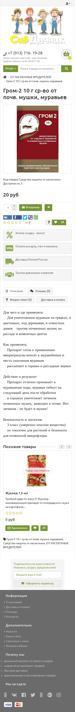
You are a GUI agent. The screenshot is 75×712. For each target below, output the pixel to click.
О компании (14, 602)
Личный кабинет (17, 646)
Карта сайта (13, 636)
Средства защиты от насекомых (24, 543)
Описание (16, 291)
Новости (11, 631)
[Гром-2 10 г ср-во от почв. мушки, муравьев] (37, 139)
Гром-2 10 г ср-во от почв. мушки (28, 539)
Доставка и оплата (53, 299)
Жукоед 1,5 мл (16, 493)
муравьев (56, 539)
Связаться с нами (17, 641)
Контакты (12, 616)
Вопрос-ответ (21, 299)
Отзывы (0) (42, 291)
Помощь (11, 611)
